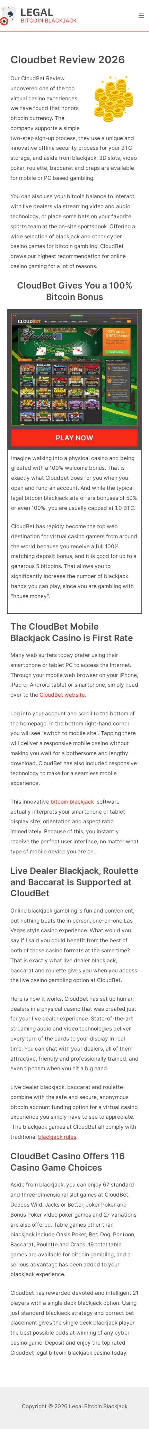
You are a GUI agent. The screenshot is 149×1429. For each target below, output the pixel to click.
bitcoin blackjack (72, 801)
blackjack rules (57, 1137)
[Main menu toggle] (141, 15)
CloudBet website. (63, 694)
